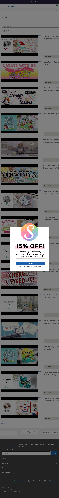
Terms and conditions (36, 266)
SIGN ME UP (30, 263)
